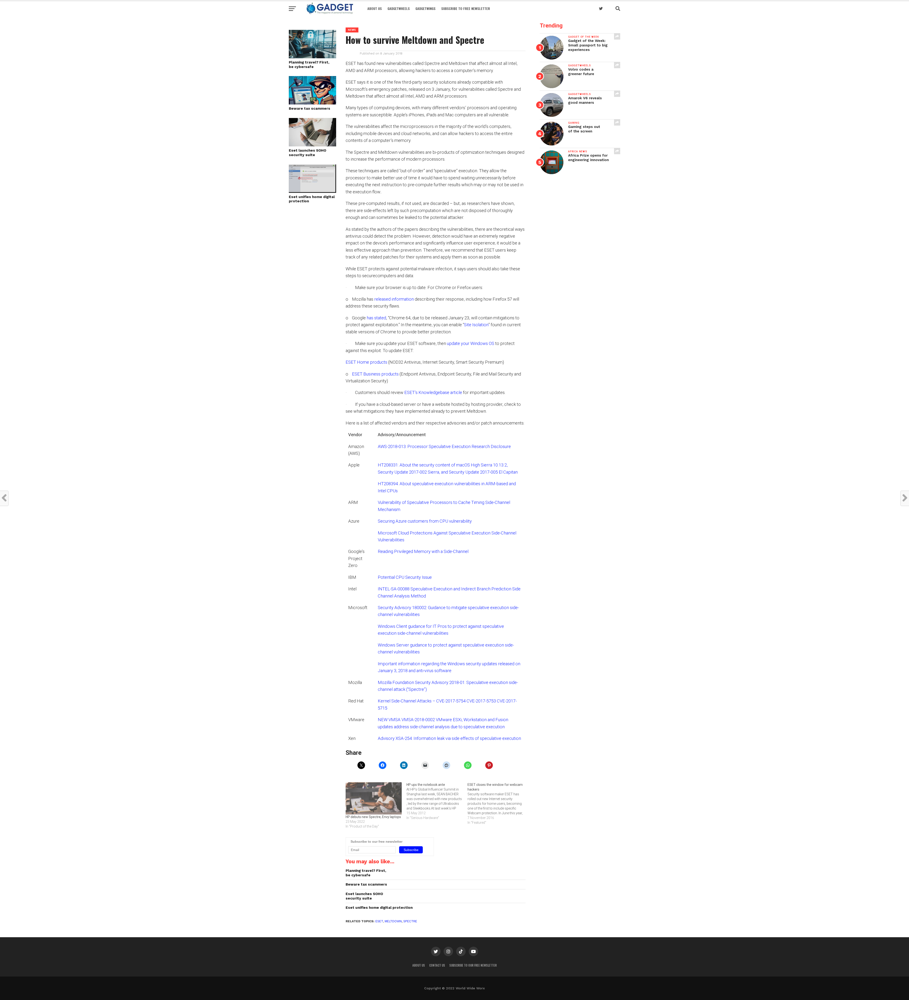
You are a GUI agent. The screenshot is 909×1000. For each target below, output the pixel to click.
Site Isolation (476, 324)
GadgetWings (425, 8)
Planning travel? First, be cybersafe (309, 64)
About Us (374, 8)
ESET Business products (375, 373)
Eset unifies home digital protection (312, 199)
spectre (410, 921)
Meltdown (393, 921)
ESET (379, 921)
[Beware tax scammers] (312, 103)
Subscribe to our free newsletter (473, 965)
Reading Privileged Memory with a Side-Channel (423, 551)
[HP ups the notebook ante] (436, 801)
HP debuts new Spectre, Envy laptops (373, 817)
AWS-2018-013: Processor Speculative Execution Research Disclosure (444, 446)
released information (394, 299)
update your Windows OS (470, 343)
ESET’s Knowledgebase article (433, 392)
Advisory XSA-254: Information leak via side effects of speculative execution (449, 738)
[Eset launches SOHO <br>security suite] (312, 145)
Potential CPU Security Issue (405, 577)
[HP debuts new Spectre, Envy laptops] (374, 798)
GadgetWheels (399, 8)
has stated (376, 317)
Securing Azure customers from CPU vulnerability (425, 521)
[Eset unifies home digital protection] (312, 191)
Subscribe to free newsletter (465, 8)
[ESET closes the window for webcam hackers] (498, 803)
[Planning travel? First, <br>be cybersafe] (312, 56)
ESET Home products (366, 362)
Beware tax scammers (309, 108)
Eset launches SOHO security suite (308, 152)
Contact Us (437, 965)
